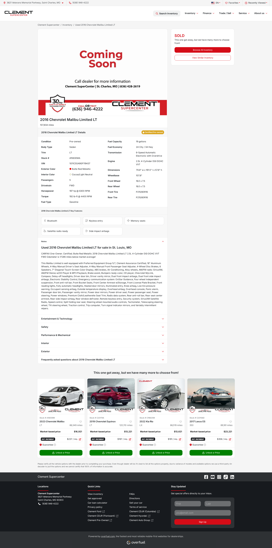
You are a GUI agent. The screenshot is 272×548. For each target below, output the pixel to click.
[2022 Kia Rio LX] (161, 396)
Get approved (95, 498)
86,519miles (176, 425)
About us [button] (259, 13)
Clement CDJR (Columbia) (142, 511)
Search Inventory (168, 13)
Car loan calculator (97, 502)
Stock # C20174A (97, 418)
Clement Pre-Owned (98, 520)
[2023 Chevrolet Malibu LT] (61, 396)
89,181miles (226, 425)
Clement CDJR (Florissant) (101, 515)
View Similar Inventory (202, 57)
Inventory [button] (190, 13)
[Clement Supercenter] (19, 13)
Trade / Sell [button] (225, 13)
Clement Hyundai (138, 515)
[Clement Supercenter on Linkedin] (231, 476)
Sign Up (202, 522)
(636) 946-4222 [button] (80, 2)
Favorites (233, 2)
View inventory (95, 494)
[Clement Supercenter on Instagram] (218, 476)
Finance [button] (207, 13)
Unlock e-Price (63, 452)
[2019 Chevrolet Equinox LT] (111, 396)
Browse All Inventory (202, 50)
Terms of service (138, 507)
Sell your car (135, 502)
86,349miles (76, 425)
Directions (134, 498)
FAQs (132, 494)
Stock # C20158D (197, 418)
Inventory (67, 24)
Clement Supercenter (49, 24)
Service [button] (243, 13)
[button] (34, 3)
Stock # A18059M (47, 418)
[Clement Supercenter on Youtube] (211, 476)
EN (217, 2)
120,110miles (125, 425)
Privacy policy (95, 507)
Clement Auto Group (139, 520)
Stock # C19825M (147, 418)
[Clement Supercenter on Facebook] (205, 476)
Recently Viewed (256, 2)
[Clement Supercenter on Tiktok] (224, 476)
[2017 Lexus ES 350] (211, 396)
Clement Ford (94, 511)
